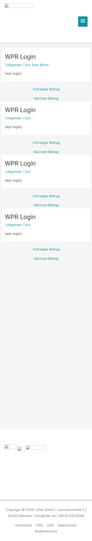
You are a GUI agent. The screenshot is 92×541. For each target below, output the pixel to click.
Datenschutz (67, 525)
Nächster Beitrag (46, 98)
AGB (50, 525)
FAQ (39, 525)
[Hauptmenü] (83, 21)
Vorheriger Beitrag (46, 89)
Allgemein (14, 65)
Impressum (23, 525)
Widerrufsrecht (46, 531)
